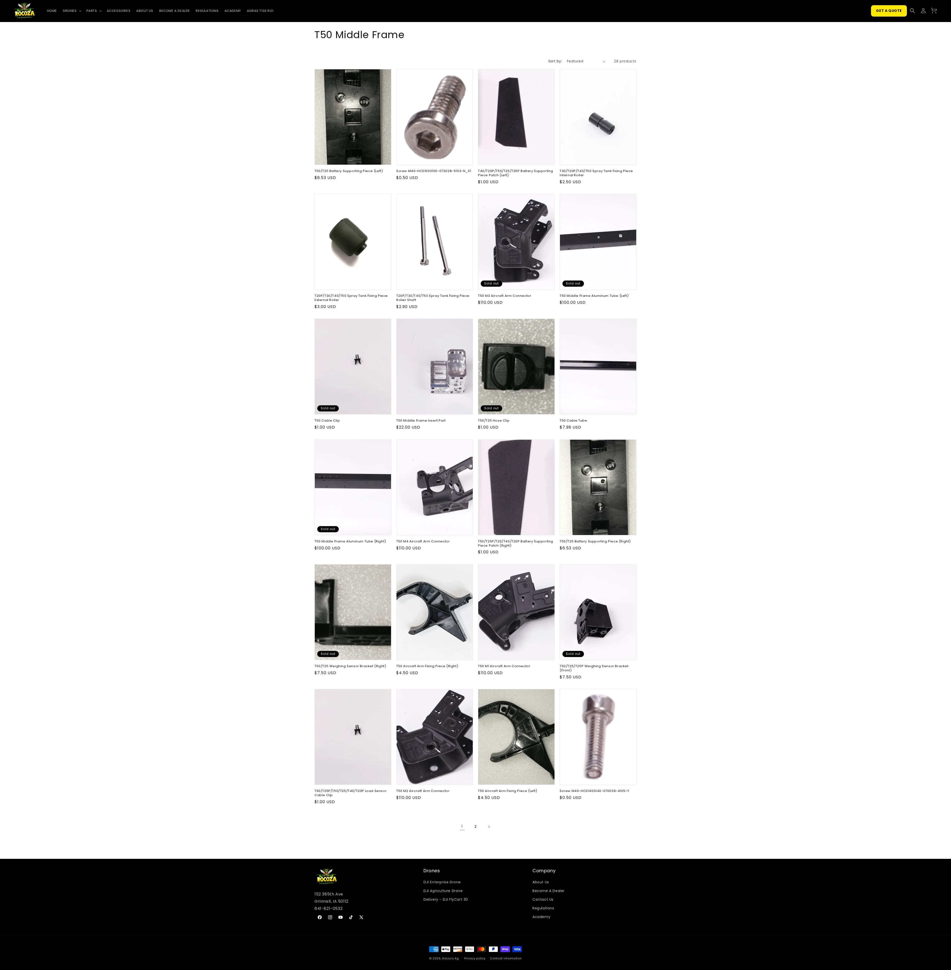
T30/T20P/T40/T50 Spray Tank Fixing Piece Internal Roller (596, 173)
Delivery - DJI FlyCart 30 (445, 899)
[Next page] (488, 826)
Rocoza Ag (450, 958)
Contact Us (543, 899)
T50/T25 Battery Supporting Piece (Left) (349, 171)
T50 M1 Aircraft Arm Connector (504, 666)
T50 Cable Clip (327, 421)
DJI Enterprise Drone (442, 882)
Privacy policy (475, 958)
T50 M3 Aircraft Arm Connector (504, 296)
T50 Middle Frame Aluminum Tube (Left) (594, 296)
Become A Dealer (548, 890)
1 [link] (462, 826)
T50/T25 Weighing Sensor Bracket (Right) (350, 666)
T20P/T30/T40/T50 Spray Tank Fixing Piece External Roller (351, 298)
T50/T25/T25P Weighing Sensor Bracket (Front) (594, 668)
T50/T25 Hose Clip (493, 421)
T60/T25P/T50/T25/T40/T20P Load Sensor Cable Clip (351, 793)
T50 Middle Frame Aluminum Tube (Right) (350, 541)
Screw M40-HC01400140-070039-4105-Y (594, 791)
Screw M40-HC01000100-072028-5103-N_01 (433, 171)
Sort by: (555, 61)
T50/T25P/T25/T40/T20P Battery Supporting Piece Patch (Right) (515, 543)
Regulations (543, 908)
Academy (541, 916)
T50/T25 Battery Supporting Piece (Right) (595, 541)
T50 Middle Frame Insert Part (421, 421)
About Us (540, 882)
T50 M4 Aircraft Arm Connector (423, 541)
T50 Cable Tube (573, 421)
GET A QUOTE (889, 10)
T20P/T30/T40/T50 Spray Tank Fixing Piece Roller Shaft (433, 298)
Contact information (506, 958)
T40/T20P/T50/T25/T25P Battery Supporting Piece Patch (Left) (515, 173)
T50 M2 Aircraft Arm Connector (422, 791)
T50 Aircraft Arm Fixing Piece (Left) (507, 791)
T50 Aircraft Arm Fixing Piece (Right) (427, 666)
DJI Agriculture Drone (443, 890)
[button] (71, 11)
